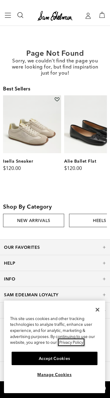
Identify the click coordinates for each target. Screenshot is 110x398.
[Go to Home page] (55, 16)
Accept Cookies (54, 358)
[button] (55, 247)
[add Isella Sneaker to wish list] (57, 99)
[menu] (8, 18)
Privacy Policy (71, 342)
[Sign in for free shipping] (88, 16)
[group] (33, 220)
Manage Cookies (54, 374)
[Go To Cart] (102, 15)
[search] (21, 18)
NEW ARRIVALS (33, 220)
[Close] (97, 309)
